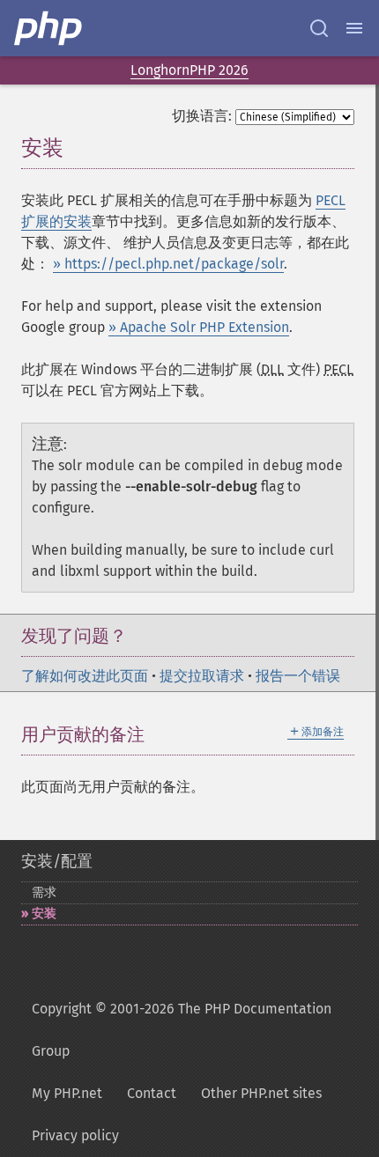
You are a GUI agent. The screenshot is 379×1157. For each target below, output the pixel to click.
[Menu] (354, 28)
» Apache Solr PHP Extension (198, 327)
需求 (44, 892)
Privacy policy (75, 1135)
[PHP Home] (49, 28)
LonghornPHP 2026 (189, 70)
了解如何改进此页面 (84, 675)
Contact (151, 1093)
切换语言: (202, 115)
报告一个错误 (298, 675)
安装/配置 (57, 861)
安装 (44, 913)
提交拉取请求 (202, 675)
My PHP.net (67, 1093)
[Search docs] (319, 28)
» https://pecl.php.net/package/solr (168, 263)
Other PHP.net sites (261, 1093)
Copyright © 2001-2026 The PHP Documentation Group (181, 1029)
